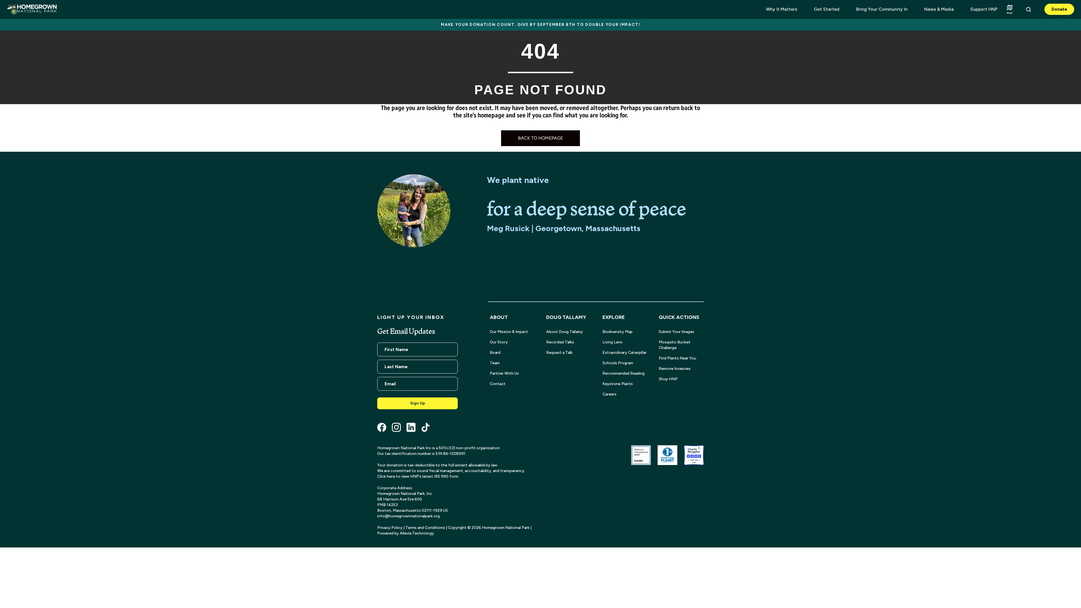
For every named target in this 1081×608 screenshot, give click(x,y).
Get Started (826, 9)
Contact (498, 383)
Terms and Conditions (425, 527)
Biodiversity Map (617, 331)
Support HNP (983, 9)
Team (495, 363)
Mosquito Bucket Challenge (675, 345)
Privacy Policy (390, 527)
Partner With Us (504, 373)
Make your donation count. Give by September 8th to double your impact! (540, 24)
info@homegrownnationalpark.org (408, 516)
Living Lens (612, 342)
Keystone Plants (617, 383)
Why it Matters (781, 9)
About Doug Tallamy (564, 331)
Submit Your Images (676, 331)
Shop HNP (668, 379)
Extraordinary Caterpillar (624, 352)
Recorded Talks (560, 342)
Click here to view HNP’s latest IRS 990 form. (418, 476)
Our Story (499, 342)
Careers (609, 394)
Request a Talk (559, 352)
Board (495, 352)
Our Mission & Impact (509, 331)
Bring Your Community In (882, 9)
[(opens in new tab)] (641, 454)
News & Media (939, 9)
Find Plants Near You (677, 358)
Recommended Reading (623, 373)
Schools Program (617, 363)
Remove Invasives (675, 368)
